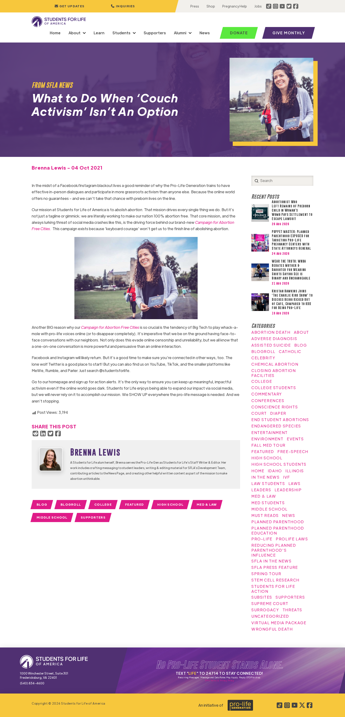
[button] (123, 6)
